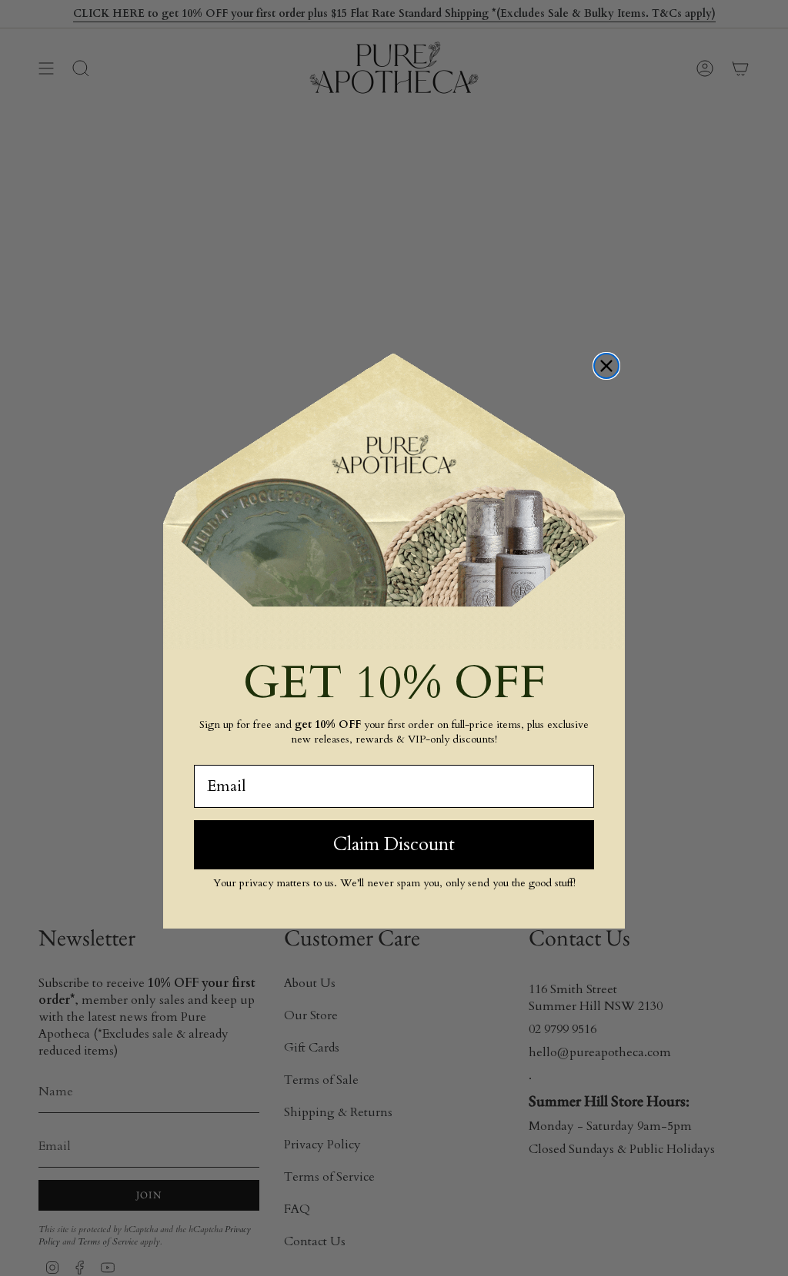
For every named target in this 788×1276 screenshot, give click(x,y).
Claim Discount (394, 844)
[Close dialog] (606, 366)
